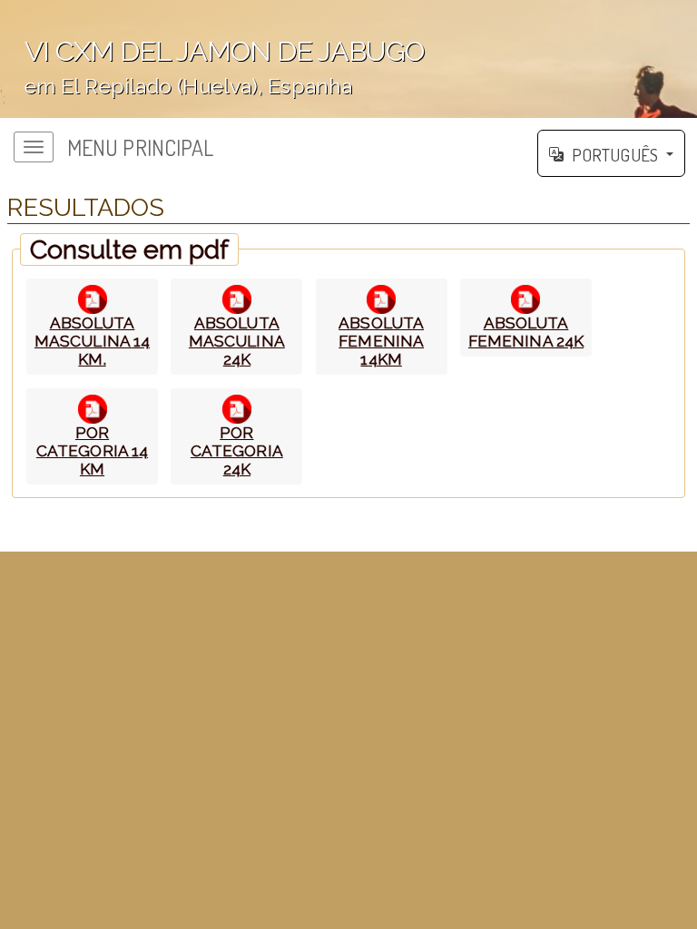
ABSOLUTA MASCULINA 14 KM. (92, 341)
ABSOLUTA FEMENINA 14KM (381, 341)
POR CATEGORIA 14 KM (92, 451)
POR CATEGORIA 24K (237, 451)
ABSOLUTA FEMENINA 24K (526, 332)
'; (212, 70)
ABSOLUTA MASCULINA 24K (237, 341)
